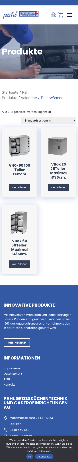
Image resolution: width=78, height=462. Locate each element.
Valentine (29, 98)
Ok (29, 456)
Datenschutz (44, 456)
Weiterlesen (20, 187)
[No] (72, 448)
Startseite (10, 92)
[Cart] (60, 15)
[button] (69, 15)
